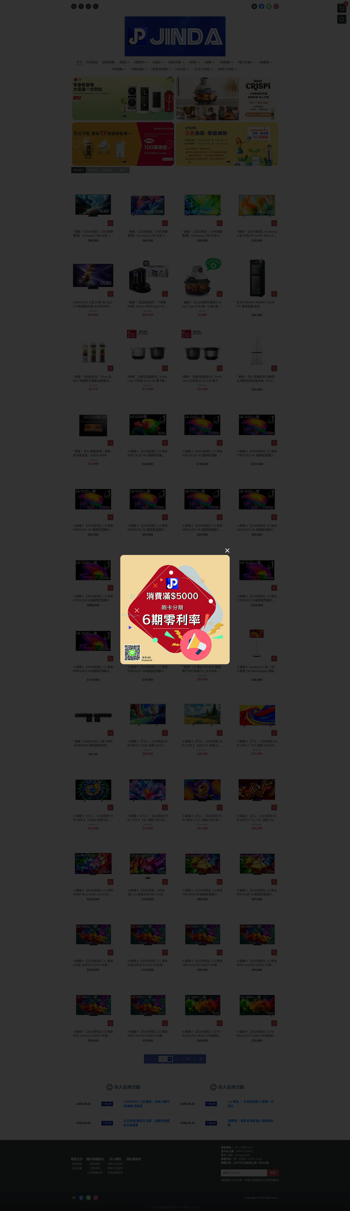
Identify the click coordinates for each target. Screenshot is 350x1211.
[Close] (227, 550)
